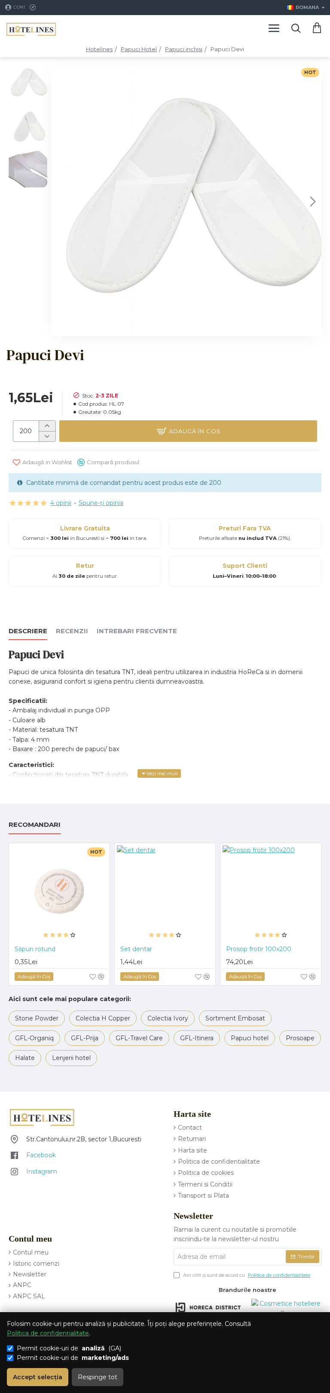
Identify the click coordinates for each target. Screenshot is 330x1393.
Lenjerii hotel (71, 1058)
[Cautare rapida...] (295, 28)
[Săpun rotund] (59, 893)
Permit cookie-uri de (73, 1358)
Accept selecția (37, 1377)
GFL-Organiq (34, 1038)
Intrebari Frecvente (137, 631)
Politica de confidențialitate (48, 1333)
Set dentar (136, 949)
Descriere (28, 631)
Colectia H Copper (103, 1018)
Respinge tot (97, 1377)
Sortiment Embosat (235, 1018)
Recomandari (35, 825)
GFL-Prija (84, 1038)
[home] (99, 49)
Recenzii (72, 631)
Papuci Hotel (139, 49)
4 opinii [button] (60, 503)
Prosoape (300, 1038)
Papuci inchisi (183, 49)
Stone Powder (36, 1018)
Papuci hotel (250, 1038)
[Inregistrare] (34, 7)
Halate (25, 1058)
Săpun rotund (35, 949)
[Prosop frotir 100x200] (271, 893)
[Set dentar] (165, 893)
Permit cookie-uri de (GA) (69, 1348)
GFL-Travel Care (139, 1038)
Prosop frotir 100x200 (258, 949)
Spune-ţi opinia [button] (101, 503)
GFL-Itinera (197, 1038)
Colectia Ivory (167, 1018)
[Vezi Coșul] (317, 28)
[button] (60, 201)
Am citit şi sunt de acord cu (246, 1275)
